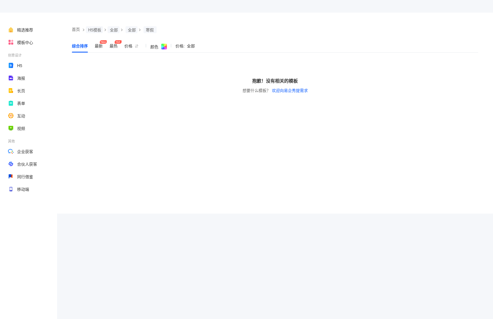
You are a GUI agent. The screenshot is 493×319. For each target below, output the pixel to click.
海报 (21, 78)
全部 (114, 30)
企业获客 (25, 151)
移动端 (23, 189)
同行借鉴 (25, 176)
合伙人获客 (27, 164)
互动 (21, 116)
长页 (21, 90)
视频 (21, 128)
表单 (21, 103)
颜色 (154, 46)
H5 (19, 65)
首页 (76, 29)
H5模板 (94, 30)
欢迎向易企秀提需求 (290, 90)
